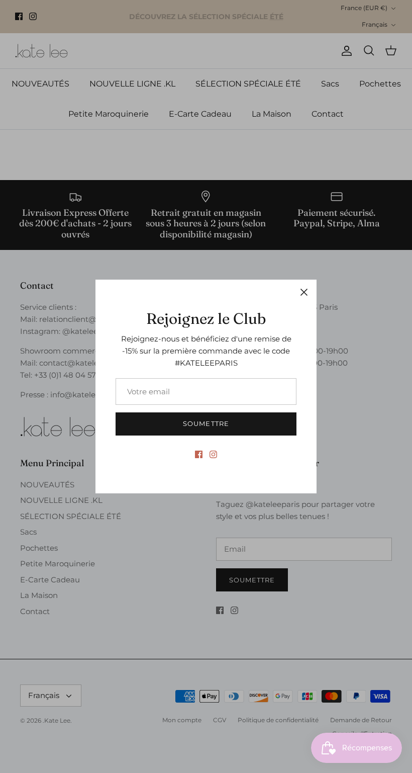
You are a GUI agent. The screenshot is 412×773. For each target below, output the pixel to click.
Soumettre (206, 423)
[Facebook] (198, 454)
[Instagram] (213, 454)
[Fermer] (304, 292)
